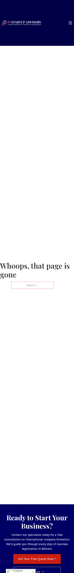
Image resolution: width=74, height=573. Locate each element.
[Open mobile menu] (70, 23)
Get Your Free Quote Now (36, 559)
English (18, 570)
